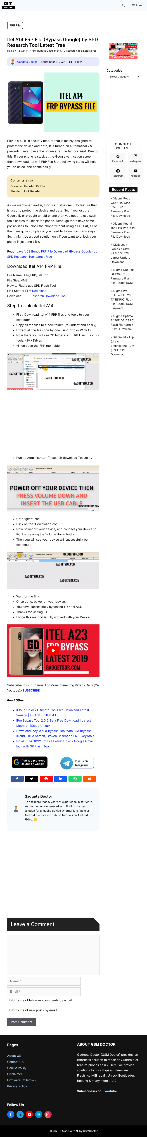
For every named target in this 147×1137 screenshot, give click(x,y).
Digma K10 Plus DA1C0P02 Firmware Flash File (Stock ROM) (122, 276)
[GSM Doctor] (9, 5)
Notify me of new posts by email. (34, 1010)
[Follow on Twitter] (20, 1114)
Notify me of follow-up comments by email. (41, 1000)
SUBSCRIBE (31, 690)
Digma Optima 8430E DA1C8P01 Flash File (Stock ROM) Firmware (122, 322)
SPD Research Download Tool (44, 296)
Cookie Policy (16, 1068)
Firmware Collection (21, 1080)
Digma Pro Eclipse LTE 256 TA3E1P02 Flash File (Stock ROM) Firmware (122, 299)
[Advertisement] (53, 416)
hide (30, 180)
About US (14, 1056)
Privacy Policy (17, 1086)
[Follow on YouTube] (29, 1114)
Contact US (15, 1062)
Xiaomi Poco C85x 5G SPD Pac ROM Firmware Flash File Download (121, 207)
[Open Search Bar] (123, 5)
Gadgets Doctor (27, 61)
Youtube (110, 1091)
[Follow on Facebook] (10, 1114)
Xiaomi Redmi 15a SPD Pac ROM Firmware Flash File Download (123, 230)
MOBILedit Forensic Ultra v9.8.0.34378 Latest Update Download (120, 253)
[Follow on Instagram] (48, 1114)
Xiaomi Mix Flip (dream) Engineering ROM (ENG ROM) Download (122, 345)
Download (39, 291)
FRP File (15, 25)
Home (10, 50)
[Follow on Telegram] (38, 1114)
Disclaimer (14, 1074)
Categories (114, 70)
